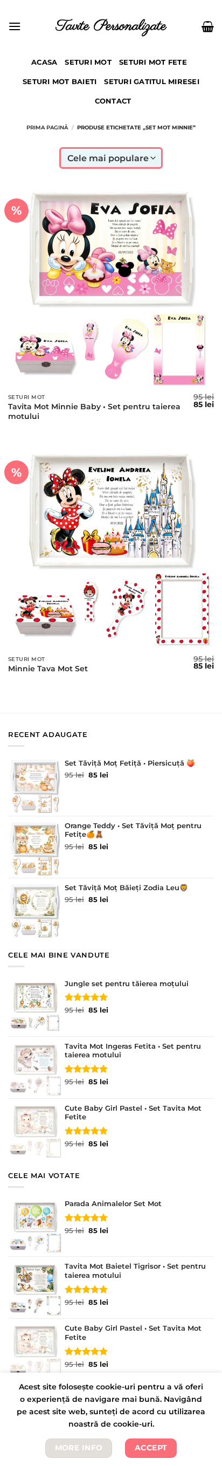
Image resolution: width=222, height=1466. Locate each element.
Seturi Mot (88, 62)
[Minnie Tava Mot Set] (111, 547)
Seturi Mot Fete (153, 62)
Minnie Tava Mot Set (48, 668)
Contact (113, 101)
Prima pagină (47, 127)
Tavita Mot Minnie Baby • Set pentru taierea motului (94, 411)
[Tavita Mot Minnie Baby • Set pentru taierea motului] (111, 285)
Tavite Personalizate (111, 26)
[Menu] (14, 26)
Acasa (44, 62)
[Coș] (208, 26)
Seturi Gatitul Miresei (151, 82)
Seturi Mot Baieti (59, 82)
